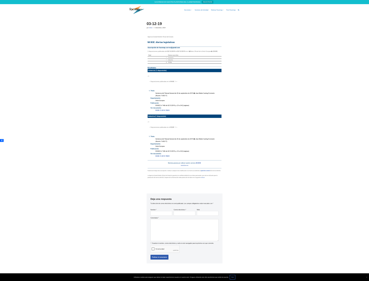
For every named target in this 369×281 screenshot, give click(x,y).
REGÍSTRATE (207, 2)
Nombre (153, 209)
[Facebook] (2, 140)
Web (198, 209)
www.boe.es (184, 165)
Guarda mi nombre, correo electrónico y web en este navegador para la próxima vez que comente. (183, 243)
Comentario (154, 218)
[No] (367, 277)
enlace (203, 177)
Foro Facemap (231, 10)
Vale (232, 277)
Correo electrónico (180, 209)
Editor (151, 27)
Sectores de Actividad (201, 10)
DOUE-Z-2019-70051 (162, 110)
